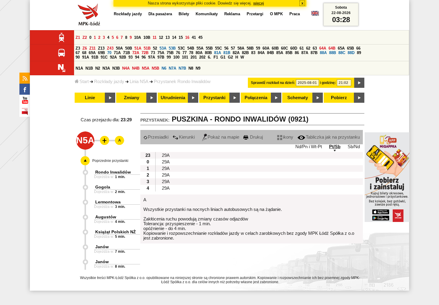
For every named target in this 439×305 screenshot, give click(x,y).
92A (113, 57)
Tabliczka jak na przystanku (333, 137)
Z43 (110, 48)
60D (293, 48)
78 (191, 52)
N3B (116, 68)
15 (181, 37)
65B (350, 48)
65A (341, 48)
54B (190, 48)
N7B (182, 68)
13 (167, 37)
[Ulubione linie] (102, 140)
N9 (198, 68)
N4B (135, 68)
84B (270, 52)
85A (279, 52)
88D (351, 52)
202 (202, 57)
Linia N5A (139, 81)
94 (137, 57)
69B (101, 52)
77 (184, 52)
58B (250, 48)
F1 (216, 57)
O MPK (276, 14)
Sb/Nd (354, 146)
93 (130, 57)
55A (200, 48)
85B (288, 52)
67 (78, 52)
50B (128, 48)
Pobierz (339, 97)
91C (104, 57)
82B (245, 52)
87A (304, 52)
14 (174, 37)
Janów (102, 246)
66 (358, 48)
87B (314, 52)
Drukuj (256, 137)
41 (194, 37)
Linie (90, 97)
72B (145, 52)
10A (137, 37)
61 (302, 48)
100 (176, 57)
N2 (97, 68)
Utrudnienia (173, 97)
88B (332, 52)
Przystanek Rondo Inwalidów (182, 81)
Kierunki (187, 137)
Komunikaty (207, 14)
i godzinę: (328, 83)
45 (200, 37)
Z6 (84, 48)
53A (162, 48)
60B (275, 48)
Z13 (101, 48)
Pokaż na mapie (223, 137)
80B (208, 52)
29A (166, 155)
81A (217, 52)
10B (146, 37)
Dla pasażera (160, 14)
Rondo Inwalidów (113, 172)
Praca (294, 14)
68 (84, 52)
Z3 (78, 48)
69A (92, 52)
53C (181, 48)
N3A (106, 68)
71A (117, 52)
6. (209, 57)
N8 (190, 68)
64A (322, 48)
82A (236, 52)
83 (253, 52)
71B (126, 52)
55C (218, 48)
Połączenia (256, 97)
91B (94, 57)
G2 (230, 57)
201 (194, 57)
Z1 (78, 37)
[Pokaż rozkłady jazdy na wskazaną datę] (359, 83)
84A (261, 52)
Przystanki (214, 97)
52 (155, 48)
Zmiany (131, 97)
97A (151, 57)
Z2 (84, 37)
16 (187, 37)
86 (297, 52)
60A (266, 48)
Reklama (232, 14)
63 (315, 48)
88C (341, 52)
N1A (79, 68)
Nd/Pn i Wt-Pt (308, 146)
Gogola (102, 187)
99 (169, 57)
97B (160, 57)
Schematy (297, 97)
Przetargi (255, 14)
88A (323, 52)
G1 (222, 57)
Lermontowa (108, 202)
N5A (145, 68)
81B (226, 52)
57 (233, 48)
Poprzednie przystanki (110, 161)
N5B (155, 68)
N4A (126, 68)
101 (185, 57)
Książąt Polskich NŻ (115, 231)
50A (119, 48)
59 (258, 48)
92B (122, 57)
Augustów (105, 216)
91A (85, 57)
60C (284, 48)
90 (78, 57)
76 (178, 52)
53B (172, 48)
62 (308, 48)
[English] (315, 14)
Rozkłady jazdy (109, 81)
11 (154, 37)
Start (84, 81)
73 (153, 52)
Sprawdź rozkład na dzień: (273, 83)
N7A (172, 68)
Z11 (92, 48)
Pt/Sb (334, 146)
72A (135, 52)
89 (359, 52)
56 (226, 48)
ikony (288, 137)
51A (137, 48)
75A (160, 52)
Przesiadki (158, 137)
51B (147, 48)
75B (170, 52)
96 (144, 57)
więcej (258, 3)
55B (209, 48)
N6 (164, 68)
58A (240, 48)
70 (109, 52)
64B (332, 48)
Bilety (184, 14)
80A (199, 52)
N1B (89, 68)
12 (161, 37)
